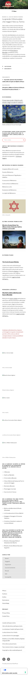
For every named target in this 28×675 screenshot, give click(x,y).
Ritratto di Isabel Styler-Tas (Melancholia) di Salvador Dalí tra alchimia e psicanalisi (12, 226)
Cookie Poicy (5, 616)
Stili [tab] (6, 574)
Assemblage (5, 603)
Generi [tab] (7, 558)
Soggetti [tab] (7, 561)
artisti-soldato (14, 298)
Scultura (4, 594)
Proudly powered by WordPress (10, 663)
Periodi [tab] (7, 571)
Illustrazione (5, 600)
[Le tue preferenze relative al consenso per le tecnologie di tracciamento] (25, 672)
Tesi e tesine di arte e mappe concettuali (13, 647)
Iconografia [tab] (8, 577)
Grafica (4, 597)
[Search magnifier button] (24, 140)
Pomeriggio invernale (10, 489)
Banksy (16, 271)
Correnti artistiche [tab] (10, 567)
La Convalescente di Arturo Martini (13, 513)
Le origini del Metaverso (9, 193)
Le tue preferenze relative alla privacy (15, 669)
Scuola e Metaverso (7, 172)
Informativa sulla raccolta (9, 673)
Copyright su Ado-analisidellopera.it (12, 650)
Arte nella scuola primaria (9, 644)
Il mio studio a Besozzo (10, 478)
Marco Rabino (18, 16)
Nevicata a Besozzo (9, 486)
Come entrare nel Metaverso (10, 183)
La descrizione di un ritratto (9, 632)
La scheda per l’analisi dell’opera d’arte (12, 629)
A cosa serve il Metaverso (9, 180)
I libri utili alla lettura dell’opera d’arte (12, 626)
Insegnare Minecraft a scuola (10, 169)
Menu (14, 11)
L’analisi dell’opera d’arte (9, 623)
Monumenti (8, 68)
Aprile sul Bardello (9, 475)
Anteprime (8, 66)
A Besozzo (7, 472)
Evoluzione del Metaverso (9, 190)
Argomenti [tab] (8, 564)
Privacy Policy (6, 613)
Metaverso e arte (7, 187)
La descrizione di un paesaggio (10, 635)
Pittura (4, 590)
